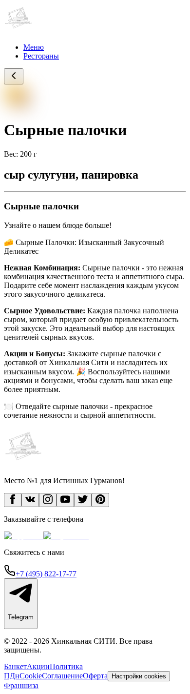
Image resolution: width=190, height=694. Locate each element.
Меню (33, 47)
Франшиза (21, 685)
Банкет (15, 666)
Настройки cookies (139, 676)
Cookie (30, 676)
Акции (38, 666)
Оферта (95, 676)
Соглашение (62, 676)
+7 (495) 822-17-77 (46, 574)
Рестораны (41, 56)
